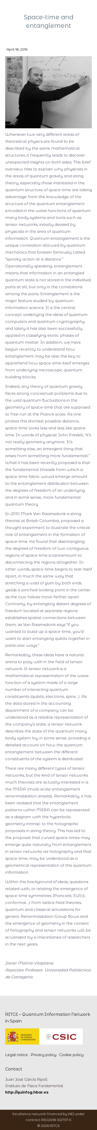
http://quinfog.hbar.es (27, 1092)
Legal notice (16, 1054)
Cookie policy (71, 1054)
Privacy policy (43, 1054)
